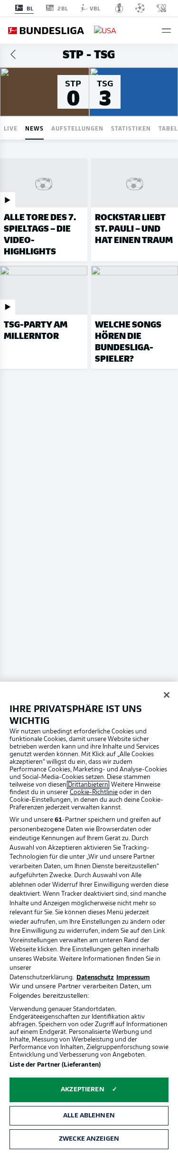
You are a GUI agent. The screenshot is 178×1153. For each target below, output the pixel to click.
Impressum (133, 978)
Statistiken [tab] (131, 128)
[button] (166, 31)
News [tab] (34, 128)
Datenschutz (95, 978)
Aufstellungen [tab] (77, 128)
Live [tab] (11, 128)
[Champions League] (140, 8)
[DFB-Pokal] (119, 8)
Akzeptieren (82, 1090)
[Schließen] (166, 694)
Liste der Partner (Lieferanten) (55, 1065)
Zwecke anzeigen (89, 1139)
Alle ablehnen (89, 1116)
